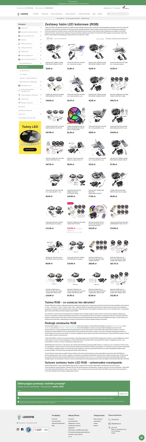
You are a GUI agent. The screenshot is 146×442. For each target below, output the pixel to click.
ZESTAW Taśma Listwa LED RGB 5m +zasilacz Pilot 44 (75, 159)
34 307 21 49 (30, 8)
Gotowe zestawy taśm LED (73, 18)
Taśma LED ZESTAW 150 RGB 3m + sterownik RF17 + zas (54, 191)
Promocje (54, 419)
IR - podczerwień (24, 70)
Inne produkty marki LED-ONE (26, 118)
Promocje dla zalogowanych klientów (79, 432)
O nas (70, 436)
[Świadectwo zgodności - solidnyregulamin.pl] (28, 430)
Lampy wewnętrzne (56, 14)
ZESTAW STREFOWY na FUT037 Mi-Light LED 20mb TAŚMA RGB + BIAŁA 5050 (118, 291)
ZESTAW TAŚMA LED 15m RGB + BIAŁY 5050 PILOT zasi (55, 159)
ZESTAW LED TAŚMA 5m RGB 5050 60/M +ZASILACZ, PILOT (118, 159)
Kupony (96, 425)
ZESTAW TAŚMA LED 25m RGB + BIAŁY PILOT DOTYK (76, 223)
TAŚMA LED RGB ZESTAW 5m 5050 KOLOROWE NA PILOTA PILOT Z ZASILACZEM (75, 128)
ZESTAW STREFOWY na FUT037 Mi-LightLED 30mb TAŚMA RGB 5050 (96, 259)
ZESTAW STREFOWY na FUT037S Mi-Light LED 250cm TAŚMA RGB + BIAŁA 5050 (97, 291)
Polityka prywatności (74, 425)
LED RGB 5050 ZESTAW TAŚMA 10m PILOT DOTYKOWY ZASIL (74, 191)
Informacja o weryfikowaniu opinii (78, 430)
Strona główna (60, 18)
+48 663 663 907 (49, 8)
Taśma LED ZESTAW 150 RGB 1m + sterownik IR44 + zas (75, 95)
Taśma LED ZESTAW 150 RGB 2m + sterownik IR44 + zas (97, 159)
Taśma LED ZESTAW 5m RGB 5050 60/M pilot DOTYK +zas (118, 127)
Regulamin (71, 427)
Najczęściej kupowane (58, 423)
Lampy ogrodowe (70, 14)
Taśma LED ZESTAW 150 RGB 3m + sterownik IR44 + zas (97, 127)
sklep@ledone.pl (107, 8)
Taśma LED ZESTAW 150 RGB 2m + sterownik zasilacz (118, 63)
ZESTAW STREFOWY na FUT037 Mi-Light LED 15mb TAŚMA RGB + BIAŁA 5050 (118, 259)
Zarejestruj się (62, 3)
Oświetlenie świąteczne (25, 110)
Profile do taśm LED (84, 14)
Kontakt (99, 14)
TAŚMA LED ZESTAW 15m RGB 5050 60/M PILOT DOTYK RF (55, 127)
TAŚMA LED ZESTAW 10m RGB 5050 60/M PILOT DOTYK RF (55, 95)
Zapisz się (123, 394)
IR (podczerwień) (117, 326)
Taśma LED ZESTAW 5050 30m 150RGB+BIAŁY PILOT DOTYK (119, 223)
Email (19, 390)
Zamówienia (97, 421)
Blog (94, 14)
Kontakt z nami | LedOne (75, 434)
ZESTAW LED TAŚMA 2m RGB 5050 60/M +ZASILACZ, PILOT (54, 63)
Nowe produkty (56, 421)
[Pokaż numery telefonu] (141, 437)
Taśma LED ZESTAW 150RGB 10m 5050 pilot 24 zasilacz (75, 258)
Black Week (21, 106)
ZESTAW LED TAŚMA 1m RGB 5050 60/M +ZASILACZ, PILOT (97, 63)
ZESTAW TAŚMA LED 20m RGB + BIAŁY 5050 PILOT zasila (119, 95)
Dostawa (71, 419)
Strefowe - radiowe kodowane (28, 78)
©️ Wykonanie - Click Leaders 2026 (27, 423)
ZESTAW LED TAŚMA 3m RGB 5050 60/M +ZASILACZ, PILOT (97, 95)
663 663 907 (115, 419)
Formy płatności (73, 421)
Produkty (35, 14)
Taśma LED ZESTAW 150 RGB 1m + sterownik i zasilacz (75, 63)
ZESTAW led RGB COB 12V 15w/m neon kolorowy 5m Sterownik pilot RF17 (96, 223)
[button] (125, 8)
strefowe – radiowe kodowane (68, 328)
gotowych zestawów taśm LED (68, 326)
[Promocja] (76, 211)
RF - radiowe (23, 74)
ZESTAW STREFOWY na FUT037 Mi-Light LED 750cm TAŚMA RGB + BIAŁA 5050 (54, 291)
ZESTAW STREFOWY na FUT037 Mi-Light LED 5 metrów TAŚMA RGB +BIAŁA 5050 (76, 291)
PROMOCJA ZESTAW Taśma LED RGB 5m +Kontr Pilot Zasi (54, 258)
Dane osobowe (98, 419)
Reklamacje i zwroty (74, 423)
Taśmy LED (44, 14)
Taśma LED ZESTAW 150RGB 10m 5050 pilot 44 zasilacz (54, 223)
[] (39, 59)
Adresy (96, 423)
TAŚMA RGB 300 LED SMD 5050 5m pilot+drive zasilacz (118, 191)
